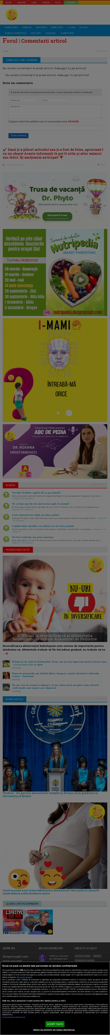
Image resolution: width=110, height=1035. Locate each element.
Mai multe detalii (24, 977)
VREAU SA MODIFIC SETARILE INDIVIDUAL (54, 1030)
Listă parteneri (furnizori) (13, 1017)
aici (49, 989)
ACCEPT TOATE (55, 1024)
